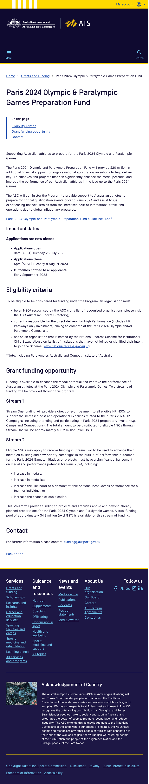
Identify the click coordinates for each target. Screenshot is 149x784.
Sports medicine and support (42, 644)
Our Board (92, 597)
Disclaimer (78, 766)
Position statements (66, 612)
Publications (67, 600)
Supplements (41, 606)
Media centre (68, 594)
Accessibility (53, 773)
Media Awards (68, 620)
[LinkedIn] (140, 588)
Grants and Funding (35, 76)
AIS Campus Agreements (93, 610)
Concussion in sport (42, 624)
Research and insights (16, 605)
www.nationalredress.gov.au (66, 346)
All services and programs (16, 659)
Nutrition (38, 600)
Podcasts (65, 605)
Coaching (39, 611)
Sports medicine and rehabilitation (16, 642)
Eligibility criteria (24, 126)
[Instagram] (134, 588)
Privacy (94, 766)
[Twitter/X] (122, 588)
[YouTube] (128, 588)
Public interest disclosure (121, 766)
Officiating (40, 617)
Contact (17, 137)
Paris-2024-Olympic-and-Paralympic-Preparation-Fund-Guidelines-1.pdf (59, 219)
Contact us (93, 617)
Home (10, 76)
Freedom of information (23, 773)
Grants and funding (14, 590)
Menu (8, 58)
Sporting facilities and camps (15, 629)
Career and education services (14, 616)
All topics (39, 654)
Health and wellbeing (40, 633)
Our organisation (94, 590)
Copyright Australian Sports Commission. (36, 766)
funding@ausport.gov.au (82, 542)
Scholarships (15, 597)
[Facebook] (115, 588)
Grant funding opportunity (31, 131)
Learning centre (17, 652)
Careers (90, 603)
